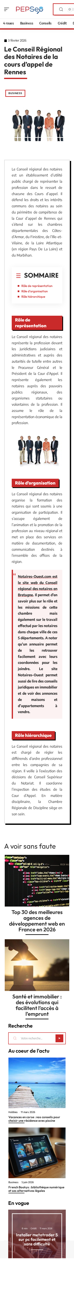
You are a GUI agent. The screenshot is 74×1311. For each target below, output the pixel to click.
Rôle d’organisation (34, 291)
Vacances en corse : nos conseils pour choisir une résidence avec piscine (34, 1119)
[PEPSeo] (29, 9)
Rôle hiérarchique (33, 297)
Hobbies (13, 1112)
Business (15, 93)
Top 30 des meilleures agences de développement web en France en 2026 (37, 921)
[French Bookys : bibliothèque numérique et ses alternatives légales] (37, 1152)
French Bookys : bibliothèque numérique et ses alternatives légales (36, 1189)
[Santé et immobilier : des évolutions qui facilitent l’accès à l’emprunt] (37, 965)
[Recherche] (61, 9)
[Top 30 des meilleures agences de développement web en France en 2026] (37, 880)
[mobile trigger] (7, 9)
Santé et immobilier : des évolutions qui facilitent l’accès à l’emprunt (37, 1005)
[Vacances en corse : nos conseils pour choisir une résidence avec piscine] (37, 1082)
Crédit (34, 1228)
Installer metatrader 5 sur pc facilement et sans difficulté (37, 1239)
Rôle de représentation (36, 286)
